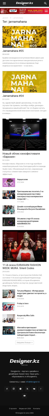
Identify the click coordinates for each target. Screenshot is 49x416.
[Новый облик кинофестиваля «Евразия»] (24, 134)
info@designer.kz (33, 382)
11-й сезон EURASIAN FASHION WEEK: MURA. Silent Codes (22, 267)
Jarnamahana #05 (13, 50)
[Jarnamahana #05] (24, 37)
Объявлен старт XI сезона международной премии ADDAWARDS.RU (28, 221)
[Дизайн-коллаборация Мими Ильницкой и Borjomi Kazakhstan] (9, 209)
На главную (7, 261)
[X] (27, 388)
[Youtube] (24, 395)
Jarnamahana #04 (13, 95)
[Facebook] (6, 388)
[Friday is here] (9, 306)
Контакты (36, 408)
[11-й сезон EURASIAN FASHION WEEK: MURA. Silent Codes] (24, 246)
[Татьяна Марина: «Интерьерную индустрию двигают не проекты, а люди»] (9, 294)
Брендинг (6, 149)
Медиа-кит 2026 (25, 408)
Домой (5, 18)
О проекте (13, 408)
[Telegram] (20, 388)
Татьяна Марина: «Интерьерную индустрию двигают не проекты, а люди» (31, 293)
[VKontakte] (34, 388)
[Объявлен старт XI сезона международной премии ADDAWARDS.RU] (9, 221)
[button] (4, 3)
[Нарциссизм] (9, 182)
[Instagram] (13, 388)
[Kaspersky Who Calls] (9, 318)
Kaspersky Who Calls (25, 316)
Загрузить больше (24, 342)
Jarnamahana (7, 46)
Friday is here (22, 303)
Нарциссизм (22, 179)
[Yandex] (40, 388)
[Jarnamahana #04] (24, 82)
